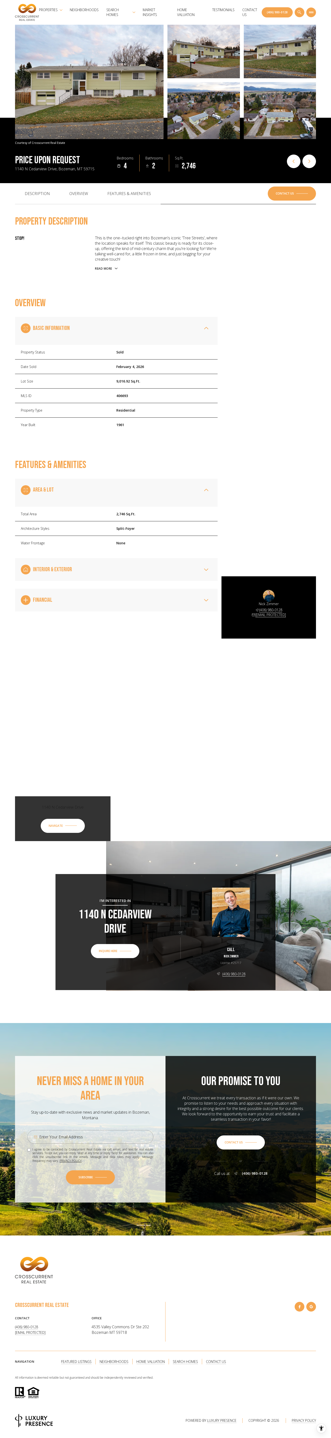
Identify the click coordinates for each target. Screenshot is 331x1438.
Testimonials (223, 10)
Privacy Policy (71, 1161)
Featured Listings (76, 1361)
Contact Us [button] (216, 1361)
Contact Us (249, 12)
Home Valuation (186, 12)
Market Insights (150, 12)
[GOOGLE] (311, 1307)
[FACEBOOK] (299, 1307)
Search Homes (185, 1361)
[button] (292, 194)
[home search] (299, 12)
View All (279, 111)
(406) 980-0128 (277, 12)
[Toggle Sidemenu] (311, 12)
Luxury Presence (221, 1420)
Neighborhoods (84, 10)
